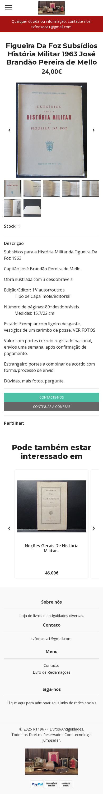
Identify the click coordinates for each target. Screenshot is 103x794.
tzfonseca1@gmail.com (51, 638)
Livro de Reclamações (52, 672)
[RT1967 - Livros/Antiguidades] (51, 8)
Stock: (10, 226)
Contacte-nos (51, 397)
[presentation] (9, 130)
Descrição (14, 243)
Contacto (51, 665)
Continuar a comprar (51, 406)
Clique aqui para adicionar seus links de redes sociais (51, 702)
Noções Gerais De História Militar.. (51, 548)
